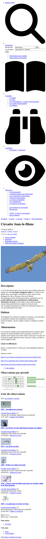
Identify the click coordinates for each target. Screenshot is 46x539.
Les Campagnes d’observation (19, 196)
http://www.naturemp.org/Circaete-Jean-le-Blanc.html (19, 361)
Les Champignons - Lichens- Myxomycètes (24, 102)
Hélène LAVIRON (16, 511)
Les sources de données (17, 204)
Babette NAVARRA (12, 234)
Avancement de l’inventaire (18, 207)
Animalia (3, 231)
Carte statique (9, 368)
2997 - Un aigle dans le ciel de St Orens (15, 504)
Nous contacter (14, 215)
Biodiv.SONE (10, 3)
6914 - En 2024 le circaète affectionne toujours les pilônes (21, 428)
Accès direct (9, 49)
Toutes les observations (17, 198)
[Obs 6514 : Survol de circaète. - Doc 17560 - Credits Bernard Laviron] (6, 444)
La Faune (12, 98)
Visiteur (4, 219)
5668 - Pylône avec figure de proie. (13, 465)
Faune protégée (10, 237)
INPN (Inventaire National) (14, 243)
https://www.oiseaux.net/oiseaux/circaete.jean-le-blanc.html (21, 357)
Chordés (9, 231)
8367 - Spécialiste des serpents (11, 409)
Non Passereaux (37, 219)
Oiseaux (27, 219)
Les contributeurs (15, 202)
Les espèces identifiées (17, 200)
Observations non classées (18, 56)
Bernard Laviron (15, 435)
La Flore (12, 100)
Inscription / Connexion (17, 150)
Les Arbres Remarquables (18, 103)
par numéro (9, 398)
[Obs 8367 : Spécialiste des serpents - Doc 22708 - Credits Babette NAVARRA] (6, 407)
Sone (7, 531)
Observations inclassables (18, 58)
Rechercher (10, 47)
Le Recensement (15, 192)
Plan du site (13, 209)
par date (16, 398)
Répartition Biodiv (11, 241)
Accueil (11, 219)
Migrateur (8, 239)
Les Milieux (13, 105)
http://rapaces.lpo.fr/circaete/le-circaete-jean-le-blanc (18, 364)
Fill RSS (8, 524)
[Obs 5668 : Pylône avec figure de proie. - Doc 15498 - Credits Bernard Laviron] (3, 463)
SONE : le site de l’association (19, 213)
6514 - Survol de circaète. (10, 446)
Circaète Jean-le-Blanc (8, 413)
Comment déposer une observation (21, 194)
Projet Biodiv (9, 533)
